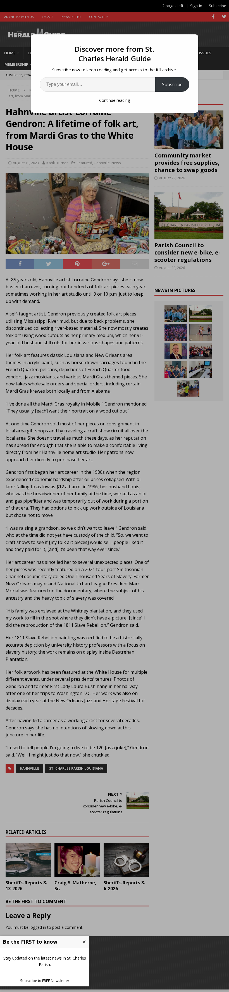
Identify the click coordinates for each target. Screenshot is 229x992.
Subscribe (172, 84)
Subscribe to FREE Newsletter (44, 980)
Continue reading (114, 100)
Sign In (196, 5)
